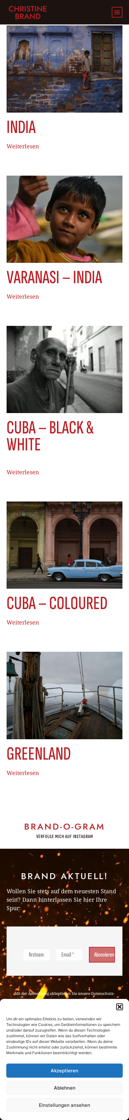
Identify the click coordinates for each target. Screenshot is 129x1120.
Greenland (39, 754)
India (21, 127)
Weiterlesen (23, 146)
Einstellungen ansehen (64, 1105)
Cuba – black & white (50, 436)
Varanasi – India (54, 277)
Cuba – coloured (57, 603)
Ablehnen (64, 1088)
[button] (119, 1007)
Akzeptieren (64, 1071)
